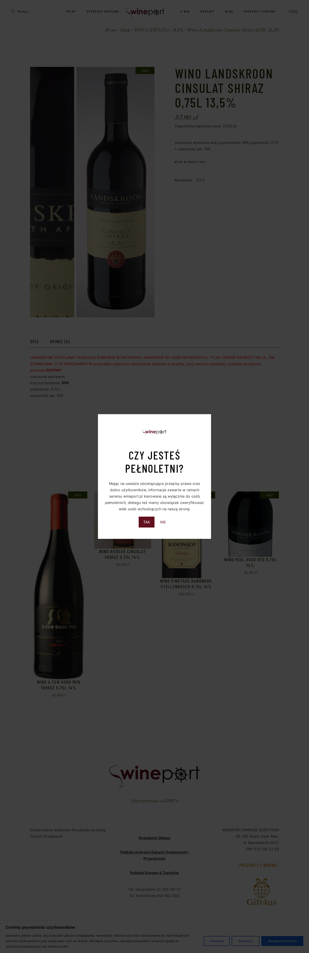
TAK (146, 522)
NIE (163, 522)
